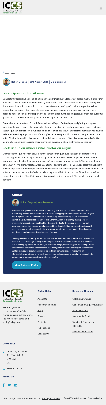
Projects (41, 322)
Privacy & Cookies (51, 398)
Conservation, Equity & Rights (87, 304)
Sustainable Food (81, 316)
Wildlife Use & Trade (82, 331)
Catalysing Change (81, 298)
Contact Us (43, 333)
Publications (43, 327)
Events (41, 316)
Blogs (40, 310)
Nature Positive (80, 310)
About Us (42, 298)
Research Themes (46, 304)
